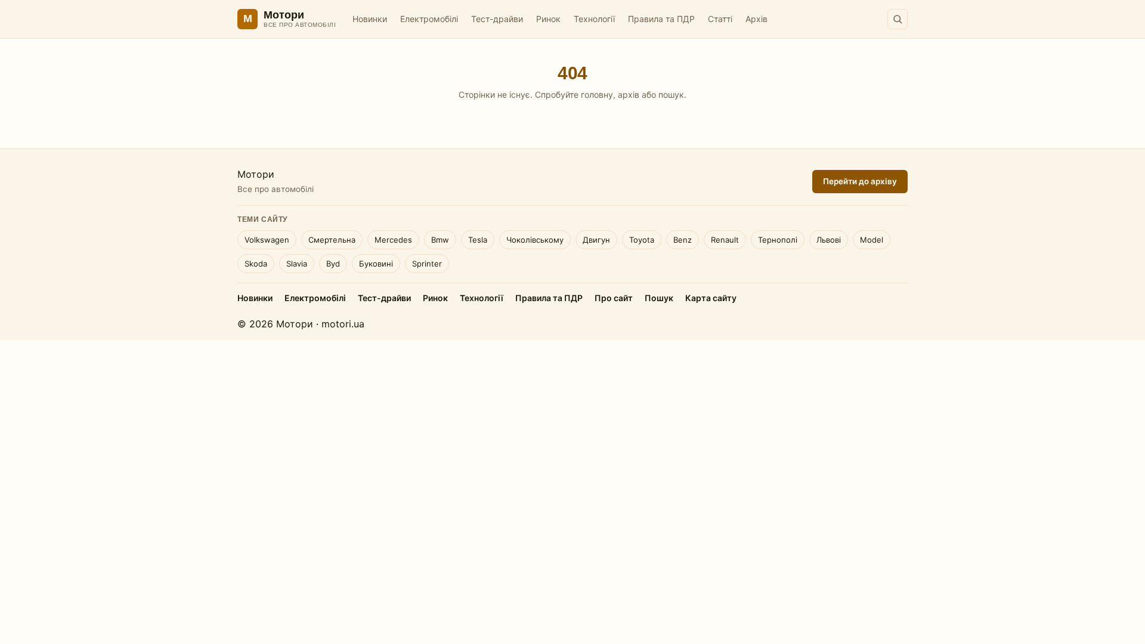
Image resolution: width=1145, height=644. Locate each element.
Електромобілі (429, 19)
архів (628, 94)
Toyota (641, 239)
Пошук (659, 298)
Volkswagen (267, 239)
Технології (594, 19)
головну (597, 94)
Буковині (376, 263)
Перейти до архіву (860, 181)
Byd (333, 263)
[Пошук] (897, 19)
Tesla (477, 239)
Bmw (440, 239)
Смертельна (331, 239)
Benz (682, 239)
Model (871, 239)
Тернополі (777, 239)
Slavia (296, 263)
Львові (828, 239)
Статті (720, 19)
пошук (671, 94)
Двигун (596, 239)
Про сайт (614, 298)
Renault (725, 239)
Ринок (548, 19)
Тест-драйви (497, 19)
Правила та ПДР (661, 19)
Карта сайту (710, 298)
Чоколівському (535, 239)
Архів (756, 19)
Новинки (369, 19)
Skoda (256, 263)
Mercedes (393, 239)
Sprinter (427, 263)
